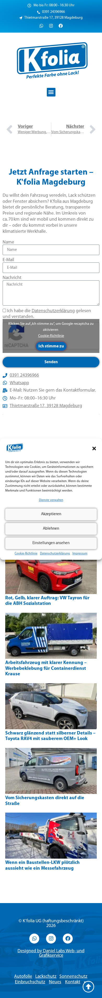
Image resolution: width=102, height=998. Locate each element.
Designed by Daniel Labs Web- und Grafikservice (51, 953)
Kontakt (72, 982)
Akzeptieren (51, 514)
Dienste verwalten (51, 500)
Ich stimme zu (51, 346)
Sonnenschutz (73, 976)
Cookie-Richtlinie (26, 553)
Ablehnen (51, 529)
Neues (55, 982)
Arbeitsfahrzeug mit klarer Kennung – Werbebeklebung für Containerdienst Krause (46, 669)
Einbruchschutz (30, 982)
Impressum (79, 553)
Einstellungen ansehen (51, 543)
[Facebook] (60, 26)
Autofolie (23, 976)
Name (8, 242)
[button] (94, 448)
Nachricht (12, 278)
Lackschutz (45, 976)
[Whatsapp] (41, 26)
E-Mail (8, 260)
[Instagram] (51, 26)
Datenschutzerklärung (55, 553)
